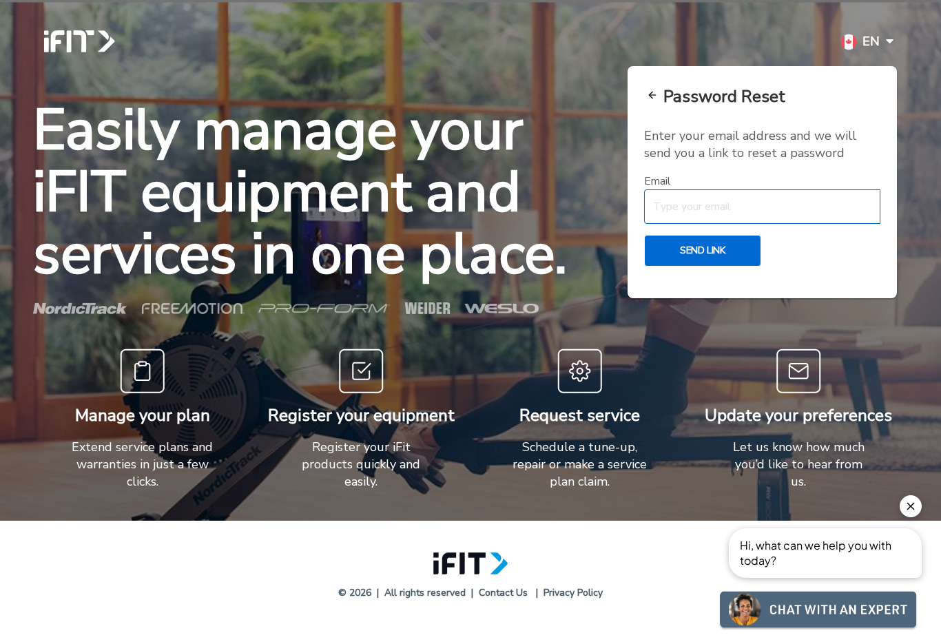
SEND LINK (702, 250)
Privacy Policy (573, 592)
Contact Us (503, 592)
